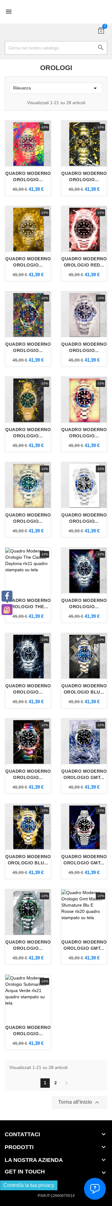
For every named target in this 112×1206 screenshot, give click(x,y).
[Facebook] (7, 596)
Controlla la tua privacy (28, 1185)
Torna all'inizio (79, 1102)
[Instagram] (7, 609)
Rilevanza (56, 88)
